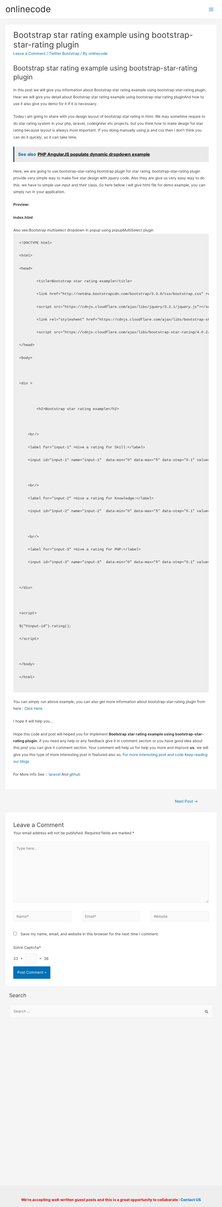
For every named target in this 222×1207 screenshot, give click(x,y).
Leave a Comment (29, 53)
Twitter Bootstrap (64, 53)
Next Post (186, 801)
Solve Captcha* (27, 947)
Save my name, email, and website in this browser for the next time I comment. (90, 934)
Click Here (33, 708)
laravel (54, 774)
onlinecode (28, 9)
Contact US (191, 1200)
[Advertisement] (111, 1066)
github (74, 774)
